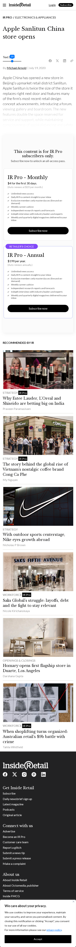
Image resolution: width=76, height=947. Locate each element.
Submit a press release (17, 858)
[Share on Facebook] (50, 61)
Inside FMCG (11, 896)
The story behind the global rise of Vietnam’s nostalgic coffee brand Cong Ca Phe (35, 469)
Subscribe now (38, 230)
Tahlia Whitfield (13, 747)
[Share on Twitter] (57, 61)
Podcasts (9, 809)
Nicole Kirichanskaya (16, 611)
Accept (38, 939)
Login (52, 5)
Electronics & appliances (35, 17)
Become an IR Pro (14, 836)
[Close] (73, 901)
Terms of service (13, 890)
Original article (12, 815)
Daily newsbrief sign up (17, 799)
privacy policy (54, 929)
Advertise (9, 831)
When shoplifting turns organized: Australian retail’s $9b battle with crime (35, 736)
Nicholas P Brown (14, 545)
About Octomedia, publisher (21, 885)
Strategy (10, 392)
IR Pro (7, 17)
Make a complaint (14, 863)
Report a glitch (12, 847)
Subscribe (66, 4)
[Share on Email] (71, 61)
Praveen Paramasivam (17, 408)
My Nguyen (10, 479)
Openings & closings (19, 660)
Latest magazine (13, 804)
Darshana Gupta (13, 676)
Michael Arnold (16, 68)
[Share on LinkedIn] (64, 61)
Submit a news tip (14, 853)
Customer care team (15, 842)
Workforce (12, 594)
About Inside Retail (15, 880)
